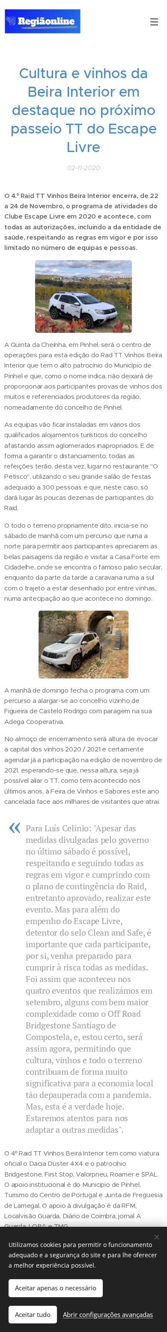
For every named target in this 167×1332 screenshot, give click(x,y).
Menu (154, 21)
